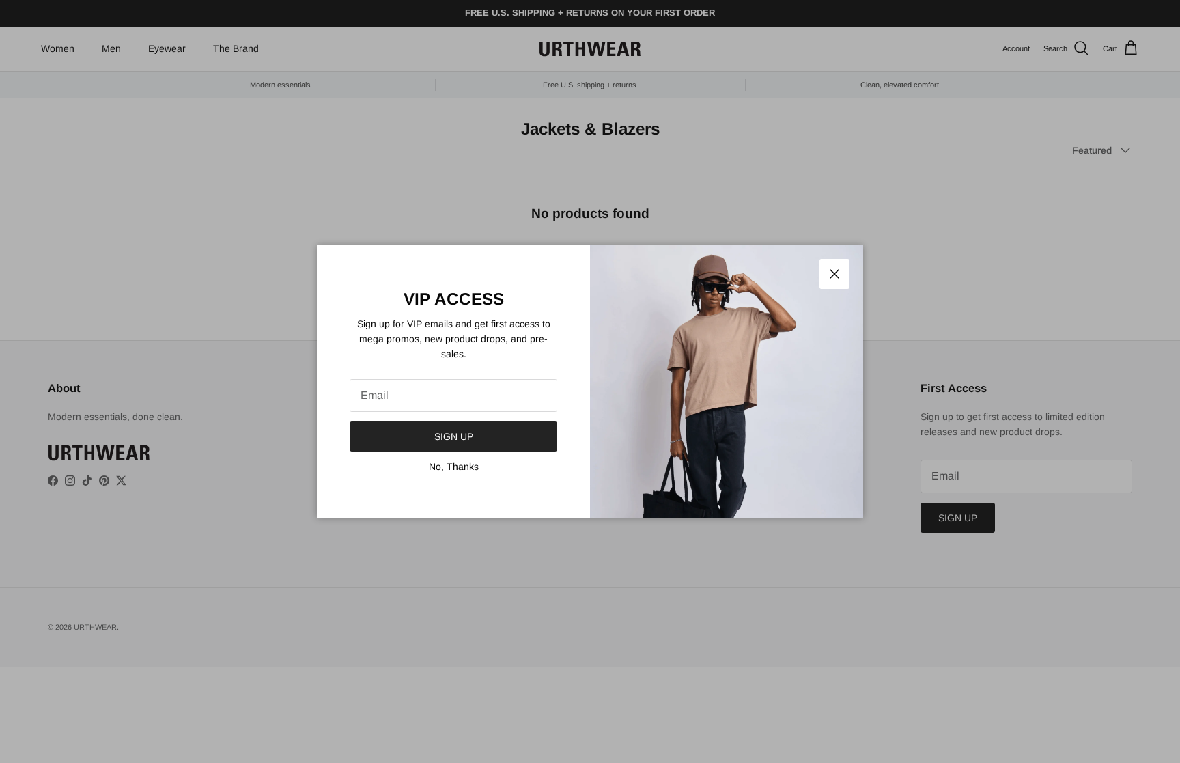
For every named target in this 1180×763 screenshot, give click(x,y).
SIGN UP (453, 436)
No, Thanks (454, 466)
